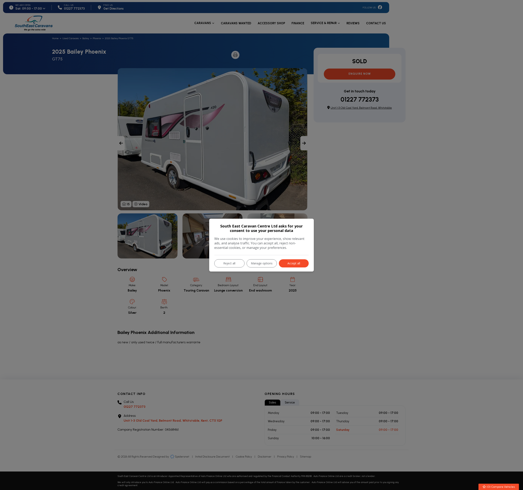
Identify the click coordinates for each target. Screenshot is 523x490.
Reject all (229, 263)
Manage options (262, 263)
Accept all (293, 263)
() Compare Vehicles (500, 487)
